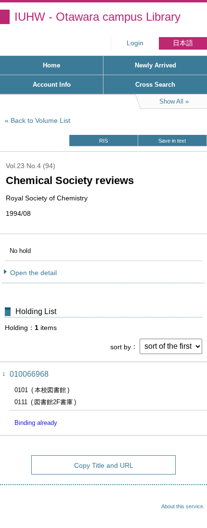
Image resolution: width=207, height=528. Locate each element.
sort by (120, 346)
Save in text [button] (172, 141)
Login (135, 43)
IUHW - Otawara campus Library (97, 16)
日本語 (183, 43)
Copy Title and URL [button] (103, 465)
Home (51, 65)
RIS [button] (103, 141)
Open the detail (33, 273)
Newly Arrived (155, 65)
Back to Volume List (40, 120)
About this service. (183, 506)
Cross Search (155, 84)
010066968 (29, 374)
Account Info (52, 84)
